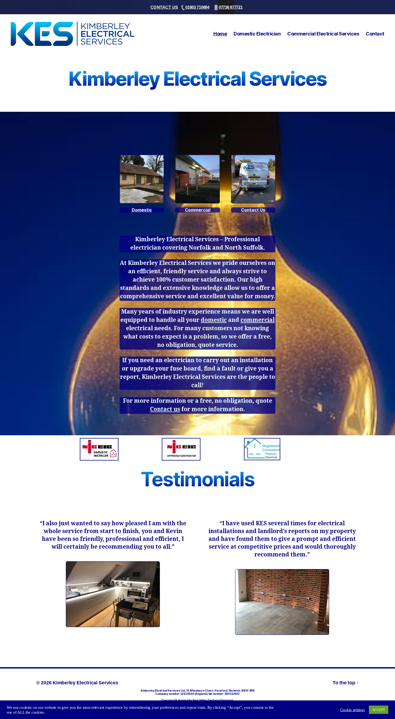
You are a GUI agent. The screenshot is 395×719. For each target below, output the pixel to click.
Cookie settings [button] (352, 710)
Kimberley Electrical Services (85, 682)
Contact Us (164, 7)
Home (220, 34)
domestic (214, 320)
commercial (257, 320)
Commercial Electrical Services (323, 34)
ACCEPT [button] (378, 710)
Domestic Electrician (257, 34)
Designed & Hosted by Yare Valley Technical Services (197, 700)
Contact (375, 34)
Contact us (165, 409)
